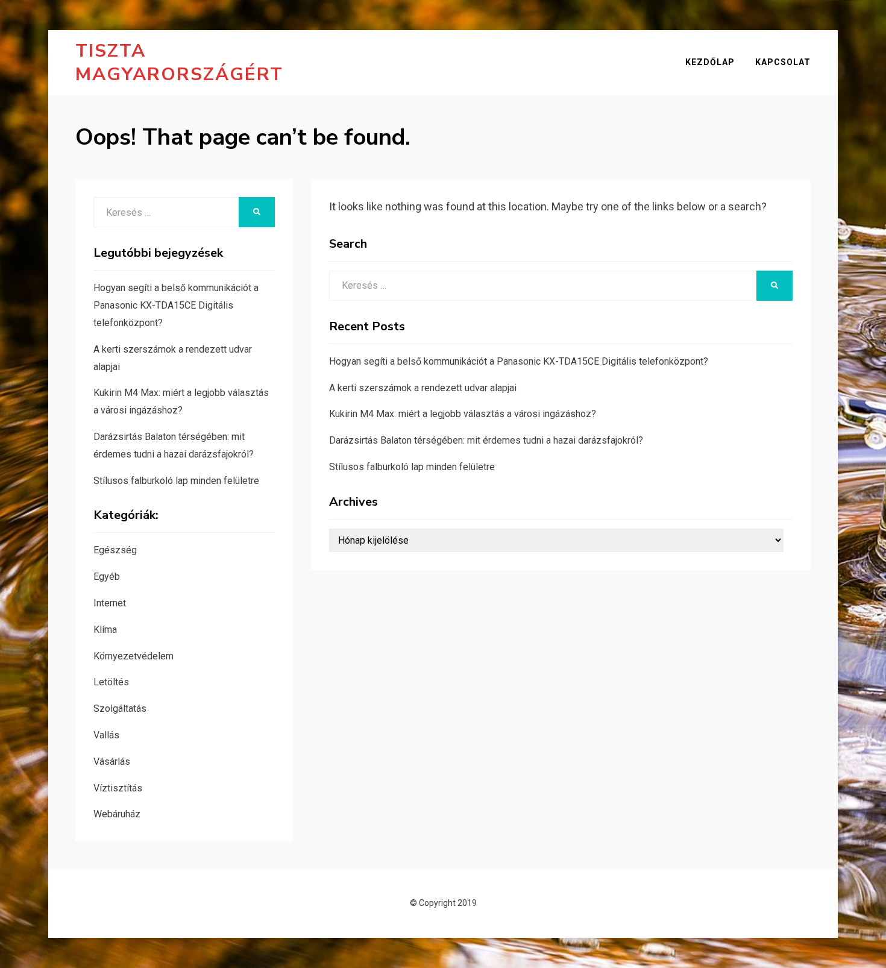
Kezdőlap (710, 62)
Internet (109, 603)
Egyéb (106, 576)
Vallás (106, 735)
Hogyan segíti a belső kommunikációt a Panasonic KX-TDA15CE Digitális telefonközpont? (518, 361)
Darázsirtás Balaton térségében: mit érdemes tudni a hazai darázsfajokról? (486, 440)
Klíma (105, 629)
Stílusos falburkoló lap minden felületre (412, 467)
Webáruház (116, 814)
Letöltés (111, 682)
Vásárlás (111, 761)
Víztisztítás (117, 788)
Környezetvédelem (133, 656)
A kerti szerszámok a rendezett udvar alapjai (423, 388)
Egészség (115, 550)
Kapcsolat (783, 62)
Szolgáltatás (119, 708)
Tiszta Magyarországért (179, 63)
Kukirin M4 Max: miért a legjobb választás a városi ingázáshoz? (462, 414)
